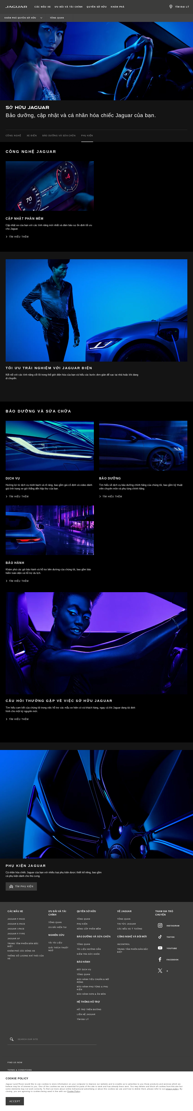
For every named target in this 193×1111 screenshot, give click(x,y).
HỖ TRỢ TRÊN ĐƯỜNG (89, 1009)
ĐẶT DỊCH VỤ (84, 969)
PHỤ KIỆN (82, 924)
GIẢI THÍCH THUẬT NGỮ (58, 949)
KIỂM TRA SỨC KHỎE (88, 954)
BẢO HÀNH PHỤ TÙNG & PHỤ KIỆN (92, 988)
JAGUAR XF (14, 939)
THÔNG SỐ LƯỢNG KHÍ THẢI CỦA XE (26, 957)
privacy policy (172, 1089)
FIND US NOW (15, 1062)
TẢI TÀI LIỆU (55, 943)
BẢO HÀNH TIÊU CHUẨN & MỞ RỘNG (93, 980)
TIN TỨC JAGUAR (126, 924)
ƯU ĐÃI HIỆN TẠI (57, 927)
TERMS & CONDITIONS (20, 1070)
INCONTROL (123, 944)
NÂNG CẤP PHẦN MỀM (89, 929)
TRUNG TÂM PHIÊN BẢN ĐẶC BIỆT (23, 944)
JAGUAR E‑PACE (16, 924)
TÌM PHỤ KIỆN (24, 886)
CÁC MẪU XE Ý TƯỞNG (129, 929)
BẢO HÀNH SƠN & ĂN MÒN (91, 994)
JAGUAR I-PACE (16, 929)
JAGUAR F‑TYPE (16, 934)
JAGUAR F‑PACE (16, 919)
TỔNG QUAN (55, 922)
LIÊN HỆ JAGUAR (86, 1014)
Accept (14, 1101)
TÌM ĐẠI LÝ (83, 1019)
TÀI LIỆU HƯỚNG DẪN (89, 949)
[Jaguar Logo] (16, 7)
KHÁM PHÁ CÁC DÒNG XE (21, 951)
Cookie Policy (73, 1091)
